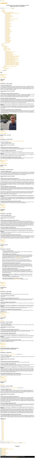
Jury (2, 44)
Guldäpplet (3, 3)
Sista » (12, 441)
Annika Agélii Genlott (9, 15)
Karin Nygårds (8, 24)
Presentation (2, 81)
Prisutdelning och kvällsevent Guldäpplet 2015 (12, 60)
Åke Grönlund (8, 41)
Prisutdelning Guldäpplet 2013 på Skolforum (12, 63)
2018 (3, 426)
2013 (3, 430)
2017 (3, 427)
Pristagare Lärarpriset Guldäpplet (8, 12)
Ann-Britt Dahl (8, 14)
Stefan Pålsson (8, 39)
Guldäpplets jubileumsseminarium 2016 (11, 59)
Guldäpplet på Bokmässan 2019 (10, 54)
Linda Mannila (8, 28)
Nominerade (4, 43)
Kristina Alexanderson (9, 26)
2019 (3, 425)
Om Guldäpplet (6, 46)
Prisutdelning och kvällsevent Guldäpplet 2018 (12, 55)
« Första (5, 441)
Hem (1, 70)
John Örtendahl (3, 316)
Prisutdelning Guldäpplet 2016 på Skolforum (12, 58)
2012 (3, 431)
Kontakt (5, 65)
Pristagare (3, 11)
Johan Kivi (2, 243)
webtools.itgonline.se (19, 257)
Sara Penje (7, 36)
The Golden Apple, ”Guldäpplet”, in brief (10, 66)
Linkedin (12, 442)
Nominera (3, 10)
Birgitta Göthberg (8, 17)
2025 (3, 420)
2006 (3, 436)
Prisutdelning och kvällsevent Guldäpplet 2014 (12, 62)
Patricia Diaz (8, 33)
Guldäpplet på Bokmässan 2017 (10, 57)
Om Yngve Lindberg (7, 48)
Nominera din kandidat (7, 49)
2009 (3, 433)
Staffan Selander (8, 37)
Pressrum (3, 67)
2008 (3, 434)
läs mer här (14, 457)
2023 (3, 422)
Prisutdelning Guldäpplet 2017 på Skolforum (12, 56)
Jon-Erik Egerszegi (8, 23)
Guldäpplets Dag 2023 (9, 52)
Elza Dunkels (8, 19)
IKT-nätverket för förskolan (12, 354)
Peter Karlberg (8, 34)
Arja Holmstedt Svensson (9, 16)
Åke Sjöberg (7, 42)
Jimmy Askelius (3, 77)
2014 (3, 429)
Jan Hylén (7, 22)
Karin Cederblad (3, 379)
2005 (3, 437)
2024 (3, 421)
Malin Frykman (8, 29)
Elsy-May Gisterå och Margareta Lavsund (12, 18)
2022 (3, 423)
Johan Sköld (2, 285)
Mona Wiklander (8, 32)
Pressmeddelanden (6, 68)
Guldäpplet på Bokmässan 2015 (10, 61)
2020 (3, 424)
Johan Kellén (2, 207)
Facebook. (17, 442)
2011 (3, 432)
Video (3, 45)
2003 (3, 438)
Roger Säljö (7, 35)
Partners (5, 47)
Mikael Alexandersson (9, 31)
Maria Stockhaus (8, 30)
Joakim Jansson (3, 133)
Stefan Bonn (7, 38)
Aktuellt (3, 9)
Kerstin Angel (8, 25)
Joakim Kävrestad (3, 163)
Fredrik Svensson (8, 21)
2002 (3, 439)
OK (17, 457)
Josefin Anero (2, 346)
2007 (3, 435)
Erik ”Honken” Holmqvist (9, 20)
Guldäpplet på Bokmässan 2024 (10, 51)
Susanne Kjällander (8, 40)
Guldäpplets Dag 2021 (9, 53)
